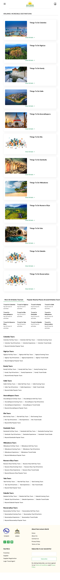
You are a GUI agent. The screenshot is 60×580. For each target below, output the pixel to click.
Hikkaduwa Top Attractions (31, 449)
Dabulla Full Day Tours (10, 496)
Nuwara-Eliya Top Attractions (33, 467)
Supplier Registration (10, 558)
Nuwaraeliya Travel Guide (30, 517)
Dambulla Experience (29, 434)
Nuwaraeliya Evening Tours (13, 514)
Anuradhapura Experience (13, 405)
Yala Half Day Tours (23, 481)
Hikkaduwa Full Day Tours (11, 446)
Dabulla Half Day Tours (26, 496)
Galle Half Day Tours (24, 384)
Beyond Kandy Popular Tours (13, 375)
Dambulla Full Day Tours (10, 431)
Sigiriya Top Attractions (12, 357)
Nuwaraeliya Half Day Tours (30, 511)
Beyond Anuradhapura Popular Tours (16, 408)
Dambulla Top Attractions (13, 434)
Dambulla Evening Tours (45, 431)
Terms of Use (36, 544)
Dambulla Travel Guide (45, 434)
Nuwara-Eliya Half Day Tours (32, 463)
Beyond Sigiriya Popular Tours (14, 361)
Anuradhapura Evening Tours (13, 402)
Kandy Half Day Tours (25, 369)
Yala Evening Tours (37, 481)
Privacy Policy (36, 541)
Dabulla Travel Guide (42, 499)
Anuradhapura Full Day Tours (12, 398)
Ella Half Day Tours (22, 416)
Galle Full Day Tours (9, 384)
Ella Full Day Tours (8, 416)
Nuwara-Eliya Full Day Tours (12, 463)
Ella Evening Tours (36, 416)
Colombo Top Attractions (12, 343)
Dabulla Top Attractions (12, 499)
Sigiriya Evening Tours (42, 354)
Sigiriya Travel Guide (42, 357)
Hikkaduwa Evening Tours (12, 449)
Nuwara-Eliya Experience (12, 470)
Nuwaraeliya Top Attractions (33, 514)
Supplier (5, 555)
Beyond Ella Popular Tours (13, 423)
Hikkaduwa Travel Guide (28, 452)
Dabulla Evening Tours (42, 496)
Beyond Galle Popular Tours (13, 390)
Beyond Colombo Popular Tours (14, 346)
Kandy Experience (26, 372)
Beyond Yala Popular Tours (13, 488)
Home (33, 533)
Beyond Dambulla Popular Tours (14, 437)
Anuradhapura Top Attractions (34, 402)
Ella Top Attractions (11, 419)
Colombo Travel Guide (44, 343)
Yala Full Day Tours (9, 481)
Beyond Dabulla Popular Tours (14, 502)
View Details (29, 37)
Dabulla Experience (28, 499)
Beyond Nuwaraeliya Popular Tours (15, 520)
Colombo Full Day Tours (10, 340)
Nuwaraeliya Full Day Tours (11, 511)
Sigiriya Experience (27, 357)
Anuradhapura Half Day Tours (33, 398)
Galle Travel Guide (38, 387)
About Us (34, 536)
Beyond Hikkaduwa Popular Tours (15, 455)
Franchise (6, 553)
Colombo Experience (29, 343)
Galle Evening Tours (39, 384)
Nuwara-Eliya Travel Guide (31, 470)
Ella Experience (24, 419)
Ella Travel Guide (36, 419)
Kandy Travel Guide (40, 372)
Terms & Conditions (42, 565)
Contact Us (35, 538)
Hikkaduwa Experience (12, 452)
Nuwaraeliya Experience (12, 517)
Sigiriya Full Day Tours (10, 354)
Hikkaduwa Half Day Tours (29, 446)
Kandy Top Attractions (12, 372)
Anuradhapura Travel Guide (31, 405)
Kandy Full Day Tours (9, 369)
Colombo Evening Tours (44, 340)
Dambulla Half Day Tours (28, 431)
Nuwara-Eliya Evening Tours (13, 467)
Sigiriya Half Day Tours (26, 354)
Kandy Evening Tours (40, 369)
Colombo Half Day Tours (27, 340)
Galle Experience (25, 387)
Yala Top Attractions (11, 484)
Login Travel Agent (9, 561)
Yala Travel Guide (37, 484)
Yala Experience (25, 484)
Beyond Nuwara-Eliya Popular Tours (16, 473)
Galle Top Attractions (11, 387)
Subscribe (44, 559)
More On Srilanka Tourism (14, 300)
